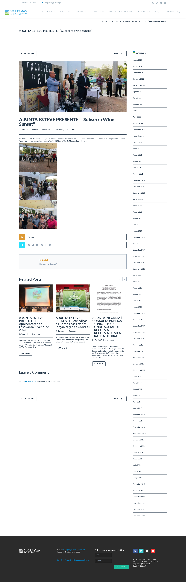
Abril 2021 (137, 167)
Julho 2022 (137, 98)
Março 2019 (137, 307)
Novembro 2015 (139, 503)
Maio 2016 (137, 465)
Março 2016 (137, 478)
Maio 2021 (137, 161)
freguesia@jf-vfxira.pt (53, 3)
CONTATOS (170, 12)
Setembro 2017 (139, 370)
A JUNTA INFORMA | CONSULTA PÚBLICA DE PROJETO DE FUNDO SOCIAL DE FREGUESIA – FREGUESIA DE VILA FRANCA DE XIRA (107, 327)
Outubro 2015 (138, 509)
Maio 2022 (137, 111)
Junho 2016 (137, 459)
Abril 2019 (137, 300)
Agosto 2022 (138, 92)
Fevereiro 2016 (139, 484)
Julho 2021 (137, 148)
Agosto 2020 (138, 199)
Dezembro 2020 (139, 180)
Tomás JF (24, 130)
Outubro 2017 (138, 364)
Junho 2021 (137, 155)
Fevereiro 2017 (139, 414)
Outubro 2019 (138, 262)
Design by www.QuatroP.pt (74, 550)
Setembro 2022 (139, 85)
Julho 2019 (137, 281)
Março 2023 (137, 60)
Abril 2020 (137, 224)
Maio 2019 (137, 294)
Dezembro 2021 (139, 130)
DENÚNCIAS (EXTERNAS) (148, 12)
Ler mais (25, 353)
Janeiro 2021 (138, 174)
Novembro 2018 (139, 332)
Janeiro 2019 (138, 319)
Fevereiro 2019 (139, 313)
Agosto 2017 (138, 376)
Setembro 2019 (139, 269)
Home (104, 21)
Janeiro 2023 (138, 66)
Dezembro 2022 (139, 73)
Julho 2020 (137, 205)
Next (117, 53)
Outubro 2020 (138, 186)
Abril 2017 (137, 402)
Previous (29, 53)
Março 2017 (137, 408)
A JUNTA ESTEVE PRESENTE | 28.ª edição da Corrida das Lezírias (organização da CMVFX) (73, 322)
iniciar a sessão (31, 381)
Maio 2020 (137, 218)
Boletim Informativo (65, 560)
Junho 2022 (137, 104)
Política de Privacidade (121, 12)
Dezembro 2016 (139, 427)
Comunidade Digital (81, 560)
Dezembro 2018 (139, 326)
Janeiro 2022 (138, 123)
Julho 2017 (137, 383)
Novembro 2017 (139, 357)
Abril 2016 (137, 471)
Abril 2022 (137, 117)
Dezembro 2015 (139, 497)
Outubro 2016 (138, 440)
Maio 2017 (137, 395)
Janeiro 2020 (138, 243)
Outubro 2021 (138, 142)
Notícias (115, 21)
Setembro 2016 (139, 446)
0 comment (46, 130)
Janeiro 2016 (138, 490)
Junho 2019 (137, 288)
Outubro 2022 (138, 79)
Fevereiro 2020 (139, 237)
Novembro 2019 (139, 256)
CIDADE (63, 12)
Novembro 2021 (139, 136)
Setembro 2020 (139, 193)
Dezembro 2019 (139, 250)
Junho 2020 (137, 212)
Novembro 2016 (139, 433)
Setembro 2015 (139, 516)
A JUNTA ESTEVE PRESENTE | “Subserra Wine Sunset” (66, 122)
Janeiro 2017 (138, 421)
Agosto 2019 (138, 275)
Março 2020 (137, 231)
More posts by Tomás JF (48, 264)
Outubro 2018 (138, 338)
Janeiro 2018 (138, 345)
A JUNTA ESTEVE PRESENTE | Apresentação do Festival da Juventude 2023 (34, 324)
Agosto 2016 (138, 452)
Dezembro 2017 (139, 351)
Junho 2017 (137, 389)
